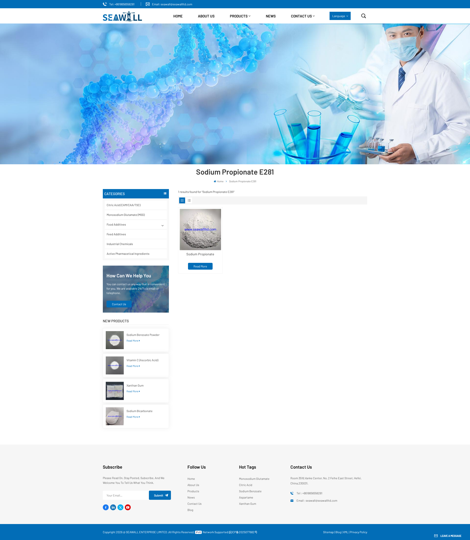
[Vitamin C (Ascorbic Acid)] (115, 365)
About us (206, 16)
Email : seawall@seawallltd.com (317, 500)
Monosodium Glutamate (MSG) (126, 214)
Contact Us (301, 16)
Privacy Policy (358, 532)
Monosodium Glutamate (254, 478)
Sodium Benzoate (250, 491)
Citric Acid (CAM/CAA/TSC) (123, 205)
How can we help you (128, 275)
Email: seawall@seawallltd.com (172, 4)
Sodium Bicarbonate (139, 411)
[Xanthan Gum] (115, 391)
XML (345, 532)
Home (178, 16)
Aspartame (246, 497)
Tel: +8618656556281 (122, 4)
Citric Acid (245, 485)
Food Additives (116, 224)
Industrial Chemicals (120, 244)
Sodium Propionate (200, 254)
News (271, 16)
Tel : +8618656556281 (309, 493)
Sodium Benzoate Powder (143, 334)
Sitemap (328, 532)
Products (239, 16)
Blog (190, 510)
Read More (132, 340)
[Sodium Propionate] (200, 229)
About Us (193, 485)
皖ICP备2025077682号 (243, 532)
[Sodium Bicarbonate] (115, 416)
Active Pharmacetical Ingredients (128, 253)
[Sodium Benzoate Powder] (115, 340)
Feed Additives (116, 234)
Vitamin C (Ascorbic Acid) (142, 360)
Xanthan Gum (135, 385)
